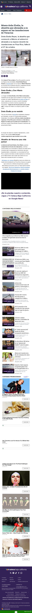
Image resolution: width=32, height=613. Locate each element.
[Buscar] (30, 6)
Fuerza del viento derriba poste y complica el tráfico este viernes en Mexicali (21, 298)
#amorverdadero (25, 167)
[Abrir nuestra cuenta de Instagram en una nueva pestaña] (13, 573)
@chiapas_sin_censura (8, 160)
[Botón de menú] (1, 6)
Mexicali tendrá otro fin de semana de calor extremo (22, 355)
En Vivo (29, 10)
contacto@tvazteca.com (21, 586)
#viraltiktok (6, 169)
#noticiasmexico (14, 169)
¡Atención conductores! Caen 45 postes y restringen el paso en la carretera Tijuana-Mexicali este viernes (22, 287)
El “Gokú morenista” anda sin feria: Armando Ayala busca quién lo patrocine (22, 332)
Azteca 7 (23, 2)
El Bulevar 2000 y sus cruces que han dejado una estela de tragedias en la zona (22, 262)
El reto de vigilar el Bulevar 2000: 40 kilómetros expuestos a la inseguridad (22, 273)
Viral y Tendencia (17, 10)
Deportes (29, 2)
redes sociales (24, 99)
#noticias (11, 167)
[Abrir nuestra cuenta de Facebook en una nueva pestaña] (19, 573)
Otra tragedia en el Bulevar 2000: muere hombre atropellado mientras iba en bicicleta (15, 237)
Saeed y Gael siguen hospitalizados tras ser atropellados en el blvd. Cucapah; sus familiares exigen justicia (22, 369)
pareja (14, 114)
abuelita (9, 83)
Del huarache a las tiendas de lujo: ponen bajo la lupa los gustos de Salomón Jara (22, 309)
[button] (16, 612)
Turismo (9, 10)
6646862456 (19, 588)
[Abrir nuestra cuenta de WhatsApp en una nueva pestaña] (21, 573)
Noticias (2, 10)
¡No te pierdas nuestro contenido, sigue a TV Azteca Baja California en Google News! (16, 196)
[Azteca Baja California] (16, 6)
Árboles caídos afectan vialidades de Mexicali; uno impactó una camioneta (22, 321)
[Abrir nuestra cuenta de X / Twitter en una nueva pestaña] (11, 573)
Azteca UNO (17, 2)
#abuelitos (17, 167)
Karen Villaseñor (10, 73)
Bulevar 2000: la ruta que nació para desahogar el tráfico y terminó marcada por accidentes (22, 251)
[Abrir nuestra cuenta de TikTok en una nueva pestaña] (16, 573)
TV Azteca (10, 2)
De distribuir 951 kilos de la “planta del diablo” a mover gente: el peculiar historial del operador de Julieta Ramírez (22, 345)
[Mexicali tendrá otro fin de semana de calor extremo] (8, 357)
